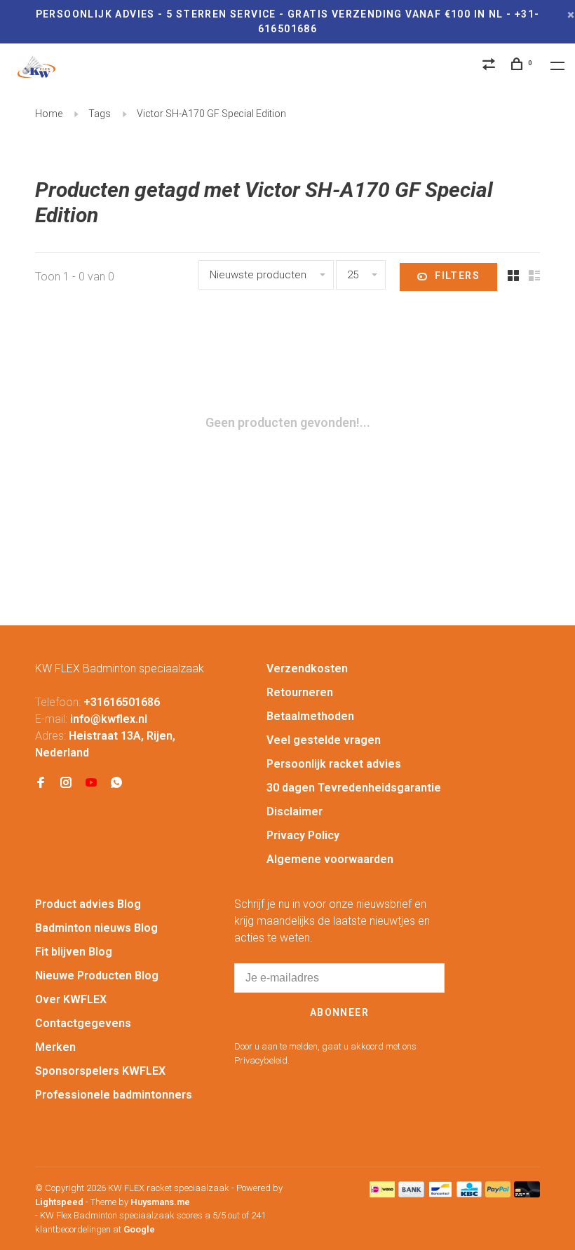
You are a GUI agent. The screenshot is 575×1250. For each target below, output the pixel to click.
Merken (55, 1047)
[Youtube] (91, 783)
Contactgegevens (83, 1023)
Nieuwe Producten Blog (96, 975)
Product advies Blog (88, 904)
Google (139, 1229)
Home (48, 113)
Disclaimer (294, 811)
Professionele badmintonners (113, 1094)
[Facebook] (40, 783)
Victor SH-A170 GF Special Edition (211, 113)
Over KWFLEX (71, 999)
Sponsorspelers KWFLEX (100, 1071)
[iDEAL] (382, 1193)
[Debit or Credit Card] (527, 1193)
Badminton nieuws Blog (96, 928)
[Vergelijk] (490, 66)
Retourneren (299, 692)
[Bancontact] (440, 1193)
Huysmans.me (160, 1202)
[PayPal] (498, 1193)
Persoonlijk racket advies (333, 763)
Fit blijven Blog (73, 951)
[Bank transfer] (411, 1193)
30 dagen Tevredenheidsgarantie (353, 787)
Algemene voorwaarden (329, 859)
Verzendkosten (307, 668)
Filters (457, 275)
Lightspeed (59, 1202)
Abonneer (339, 1012)
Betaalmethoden (310, 716)
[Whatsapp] (116, 783)
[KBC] (469, 1193)
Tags (99, 113)
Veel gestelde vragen (323, 740)
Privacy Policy (302, 835)
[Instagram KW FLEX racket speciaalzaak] (66, 783)
